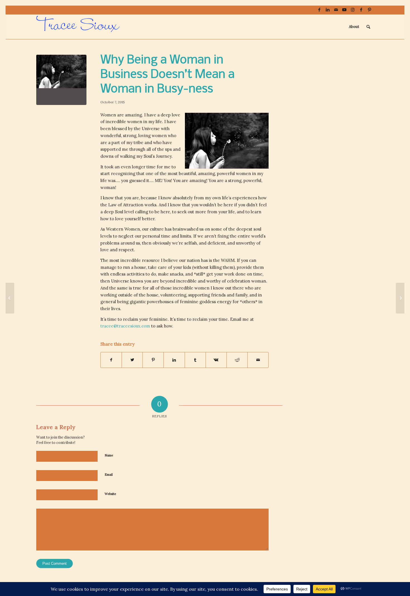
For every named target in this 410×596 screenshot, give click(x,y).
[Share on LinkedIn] (174, 360)
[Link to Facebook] (319, 10)
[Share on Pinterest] (153, 360)
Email (109, 475)
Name (109, 455)
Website (110, 494)
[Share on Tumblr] (195, 360)
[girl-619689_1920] (61, 80)
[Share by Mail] (258, 360)
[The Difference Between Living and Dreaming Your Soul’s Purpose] (10, 298)
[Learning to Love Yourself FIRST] (400, 298)
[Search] (368, 27)
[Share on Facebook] (111, 360)
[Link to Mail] (336, 10)
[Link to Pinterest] (369, 10)
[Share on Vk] (216, 360)
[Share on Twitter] (132, 360)
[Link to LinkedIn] (328, 10)
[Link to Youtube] (344, 10)
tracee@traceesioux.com (125, 326)
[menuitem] (354, 27)
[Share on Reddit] (237, 360)
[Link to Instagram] (353, 10)
